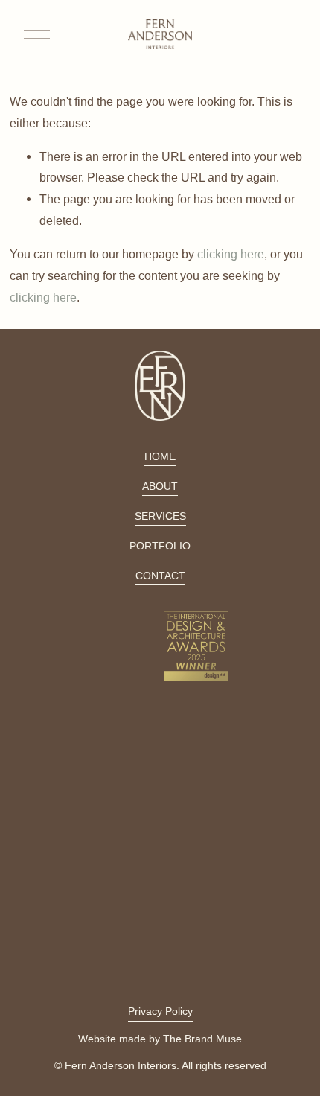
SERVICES (160, 516)
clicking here (230, 254)
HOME (160, 456)
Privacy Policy (160, 1011)
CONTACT (160, 576)
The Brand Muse (202, 1039)
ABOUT (160, 486)
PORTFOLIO (160, 546)
